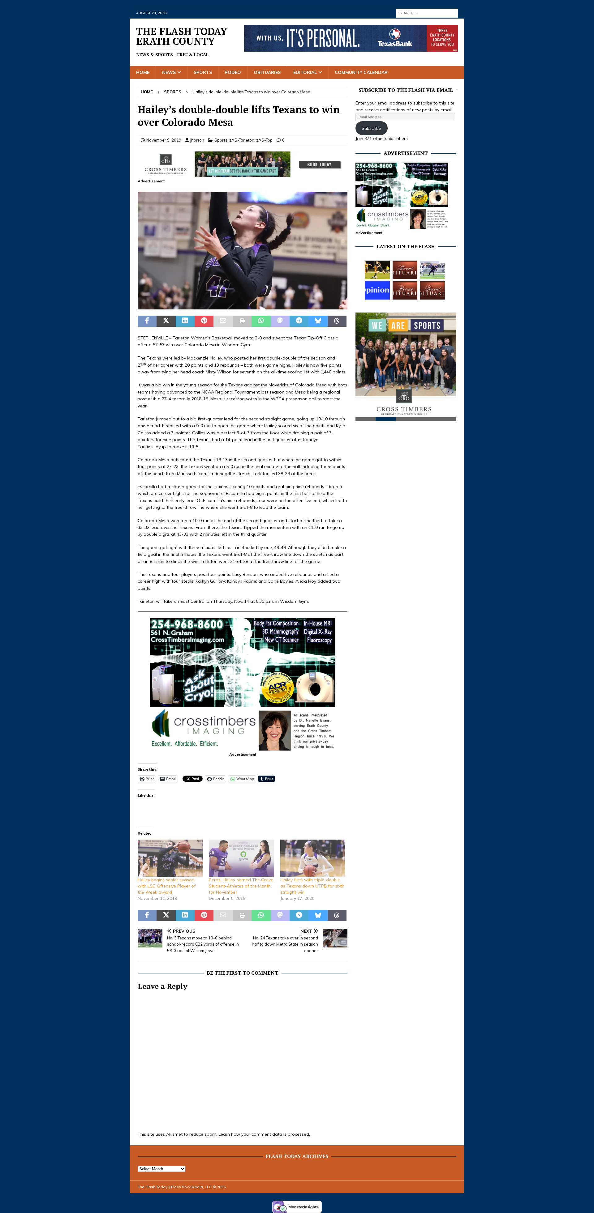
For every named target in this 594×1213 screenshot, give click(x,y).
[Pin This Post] (204, 321)
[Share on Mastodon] (280, 321)
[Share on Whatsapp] (261, 321)
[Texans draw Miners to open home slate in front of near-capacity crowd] (377, 270)
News (169, 72)
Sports (203, 72)
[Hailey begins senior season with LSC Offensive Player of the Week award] (170, 858)
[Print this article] (242, 321)
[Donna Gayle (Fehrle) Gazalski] (432, 290)
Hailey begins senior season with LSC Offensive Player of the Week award (167, 886)
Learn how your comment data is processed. (264, 1134)
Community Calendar (361, 72)
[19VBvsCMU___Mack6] (242, 306)
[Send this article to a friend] (222, 321)
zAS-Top (264, 140)
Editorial (305, 72)
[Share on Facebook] (147, 321)
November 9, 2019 (163, 140)
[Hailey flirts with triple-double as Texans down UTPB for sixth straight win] (312, 858)
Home (142, 72)
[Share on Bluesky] (317, 321)
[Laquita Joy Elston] (405, 290)
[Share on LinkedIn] (185, 321)
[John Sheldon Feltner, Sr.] (405, 270)
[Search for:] (427, 12)
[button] (242, 250)
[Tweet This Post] (166, 321)
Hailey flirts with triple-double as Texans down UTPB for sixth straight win (312, 886)
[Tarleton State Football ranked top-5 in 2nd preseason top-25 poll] (432, 270)
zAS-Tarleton (241, 140)
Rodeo (233, 72)
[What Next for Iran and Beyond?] (377, 290)
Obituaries (267, 72)
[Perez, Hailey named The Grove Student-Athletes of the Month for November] (241, 858)
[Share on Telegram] (299, 321)
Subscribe (371, 128)
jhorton (197, 140)
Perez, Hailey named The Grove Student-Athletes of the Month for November (241, 886)
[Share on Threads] (337, 321)
